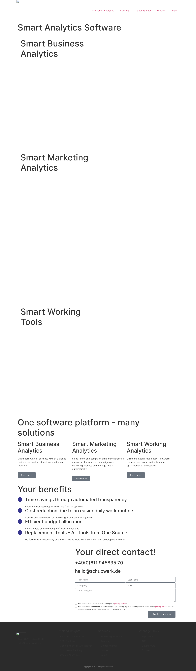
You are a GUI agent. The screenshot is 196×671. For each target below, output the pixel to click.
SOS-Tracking (67, 641)
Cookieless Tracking (71, 650)
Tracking (124, 10)
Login (174, 10)
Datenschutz (148, 645)
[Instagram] (36, 650)
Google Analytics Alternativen (76, 645)
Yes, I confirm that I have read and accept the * (102, 603)
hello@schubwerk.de (98, 571)
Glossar (146, 650)
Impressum (148, 636)
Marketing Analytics (103, 10)
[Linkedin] (20, 650)
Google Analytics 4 (70, 654)
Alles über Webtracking (72, 636)
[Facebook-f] (28, 650)
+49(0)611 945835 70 (99, 563)
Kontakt (161, 10)
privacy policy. (120, 603)
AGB (144, 641)
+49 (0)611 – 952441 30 (31, 638)
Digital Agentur (143, 10)
